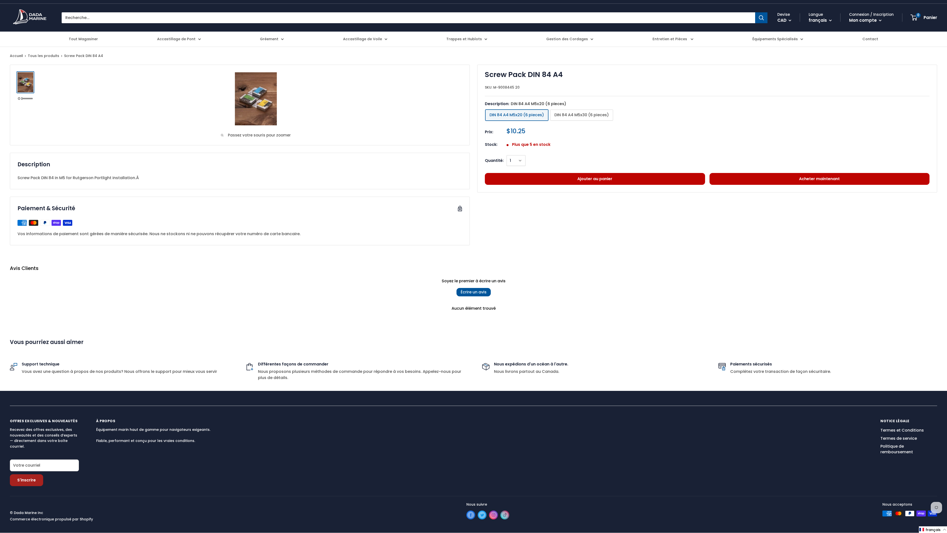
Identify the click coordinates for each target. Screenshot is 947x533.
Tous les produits (43, 55)
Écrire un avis (474, 292)
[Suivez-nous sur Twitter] (482, 515)
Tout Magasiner (83, 39)
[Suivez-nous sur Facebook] (470, 515)
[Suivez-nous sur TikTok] (504, 515)
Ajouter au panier (594, 179)
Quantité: (494, 160)
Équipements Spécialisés (775, 39)
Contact (870, 39)
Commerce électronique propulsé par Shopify (51, 519)
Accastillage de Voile (362, 39)
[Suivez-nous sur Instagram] (493, 515)
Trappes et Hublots (464, 39)
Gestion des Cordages (567, 39)
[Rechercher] (761, 17)
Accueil (16, 55)
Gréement (269, 39)
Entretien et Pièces (670, 39)
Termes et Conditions (902, 430)
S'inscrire (26, 480)
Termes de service (898, 438)
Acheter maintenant (819, 179)
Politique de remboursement (896, 449)
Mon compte (863, 20)
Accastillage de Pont (176, 39)
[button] (933, 529)
